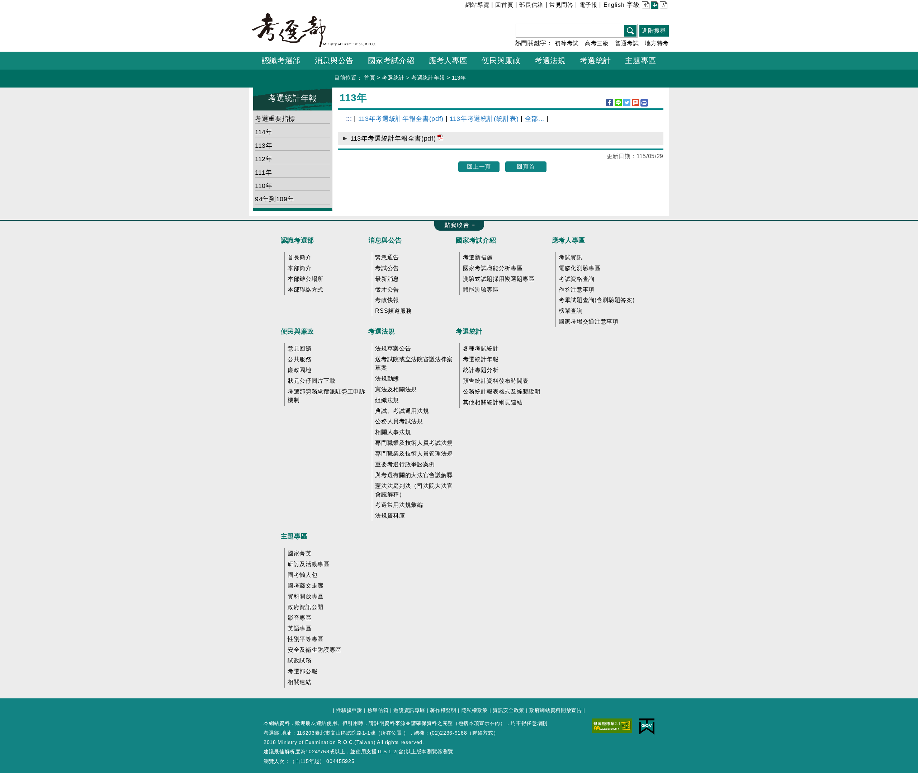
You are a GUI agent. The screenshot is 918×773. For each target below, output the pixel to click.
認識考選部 (297, 240)
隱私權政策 (475, 710)
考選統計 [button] (595, 60)
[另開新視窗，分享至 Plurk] (635, 102)
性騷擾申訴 (349, 710)
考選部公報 (302, 671)
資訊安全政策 (508, 710)
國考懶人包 (302, 575)
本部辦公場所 (305, 279)
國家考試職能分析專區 (493, 268)
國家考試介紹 (476, 240)
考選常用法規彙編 (399, 505)
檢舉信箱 (378, 710)
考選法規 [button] (550, 60)
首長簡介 (300, 257)
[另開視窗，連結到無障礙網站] (612, 725)
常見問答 (561, 5)
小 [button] (645, 6)
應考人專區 (568, 240)
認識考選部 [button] (281, 60)
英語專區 (300, 628)
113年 (459, 78)
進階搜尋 (654, 31)
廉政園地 (300, 370)
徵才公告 (387, 290)
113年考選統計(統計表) (484, 118)
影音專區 (300, 618)
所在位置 (391, 733)
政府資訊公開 (305, 607)
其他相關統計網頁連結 (493, 402)
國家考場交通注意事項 (589, 322)
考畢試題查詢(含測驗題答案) (596, 300)
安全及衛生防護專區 (314, 650)
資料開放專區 (305, 596)
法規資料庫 (390, 516)
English (614, 5)
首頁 (369, 78)
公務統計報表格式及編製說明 (502, 391)
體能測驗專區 (481, 290)
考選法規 (381, 331)
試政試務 (300, 660)
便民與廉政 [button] (501, 60)
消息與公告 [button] (334, 60)
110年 (264, 185)
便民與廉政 (297, 331)
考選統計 (393, 78)
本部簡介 (300, 268)
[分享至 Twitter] (627, 102)
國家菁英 (300, 553)
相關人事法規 (393, 432)
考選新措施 (478, 257)
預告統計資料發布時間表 (496, 381)
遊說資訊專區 (409, 710)
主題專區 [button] (640, 60)
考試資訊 (571, 257)
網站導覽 (477, 5)
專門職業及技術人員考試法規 (414, 443)
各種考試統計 (481, 348)
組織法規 (387, 400)
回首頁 (504, 5)
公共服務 (300, 359)
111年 (263, 172)
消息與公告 (385, 240)
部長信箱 (531, 5)
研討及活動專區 (309, 564)
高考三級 (597, 43)
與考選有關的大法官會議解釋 (414, 475)
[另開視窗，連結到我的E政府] (646, 726)
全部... (534, 118)
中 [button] (654, 6)
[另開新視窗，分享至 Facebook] (609, 102)
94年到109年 (274, 199)
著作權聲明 (443, 710)
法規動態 (387, 379)
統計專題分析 (481, 370)
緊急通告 (387, 257)
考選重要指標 (275, 118)
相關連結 (300, 682)
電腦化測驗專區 (580, 268)
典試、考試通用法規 (402, 411)
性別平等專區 (305, 639)
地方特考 (657, 43)
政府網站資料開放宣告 (555, 710)
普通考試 (627, 43)
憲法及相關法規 (396, 389)
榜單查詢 (571, 311)
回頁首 (526, 167)
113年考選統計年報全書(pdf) (401, 118)
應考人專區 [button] (448, 60)
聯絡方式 (482, 733)
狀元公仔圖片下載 (311, 381)
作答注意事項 (577, 290)
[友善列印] (644, 103)
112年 (264, 158)
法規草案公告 (393, 348)
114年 (264, 132)
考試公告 (387, 268)
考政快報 (387, 300)
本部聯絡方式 (305, 290)
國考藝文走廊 (305, 586)
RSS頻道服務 (393, 311)
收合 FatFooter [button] (457, 225)
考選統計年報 (428, 78)
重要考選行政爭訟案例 (405, 464)
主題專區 (294, 536)
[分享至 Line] (618, 102)
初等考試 (567, 43)
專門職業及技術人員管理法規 (414, 454)
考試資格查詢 (577, 279)
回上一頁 (479, 167)
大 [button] (663, 6)
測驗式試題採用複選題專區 (499, 279)
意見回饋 (300, 348)
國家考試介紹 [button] (391, 60)
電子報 (588, 5)
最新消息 (387, 279)
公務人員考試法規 (399, 421)
